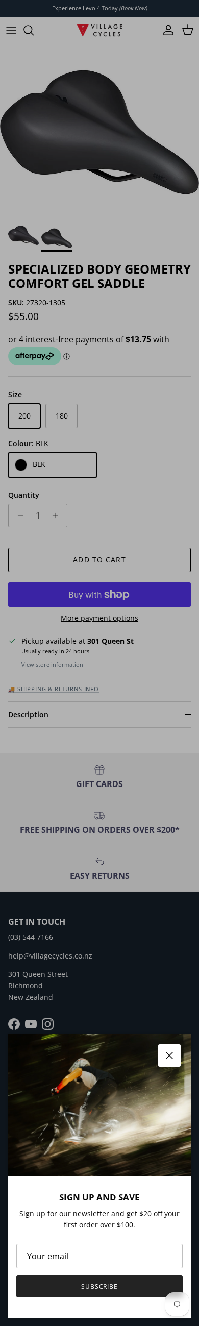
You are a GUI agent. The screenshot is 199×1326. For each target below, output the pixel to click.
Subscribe (99, 1286)
